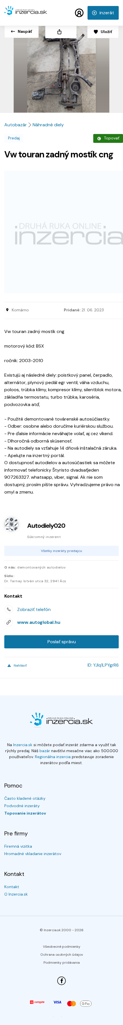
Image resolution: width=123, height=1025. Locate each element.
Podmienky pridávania (61, 962)
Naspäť (25, 31)
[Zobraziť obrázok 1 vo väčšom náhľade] (61, 67)
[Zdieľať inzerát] (61, 31)
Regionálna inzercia (53, 756)
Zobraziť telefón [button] (34, 609)
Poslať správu (61, 642)
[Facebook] (61, 981)
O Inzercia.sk (16, 894)
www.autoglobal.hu (38, 622)
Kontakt (11, 886)
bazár (44, 750)
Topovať (111, 138)
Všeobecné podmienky (61, 946)
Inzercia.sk (22, 744)
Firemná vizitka (18, 846)
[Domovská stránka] (25, 13)
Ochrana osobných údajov (61, 954)
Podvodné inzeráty (22, 805)
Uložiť (106, 31)
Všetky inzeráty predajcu (61, 551)
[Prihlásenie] (79, 13)
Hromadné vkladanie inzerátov (32, 853)
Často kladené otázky (24, 798)
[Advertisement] (61, 232)
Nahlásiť (20, 665)
